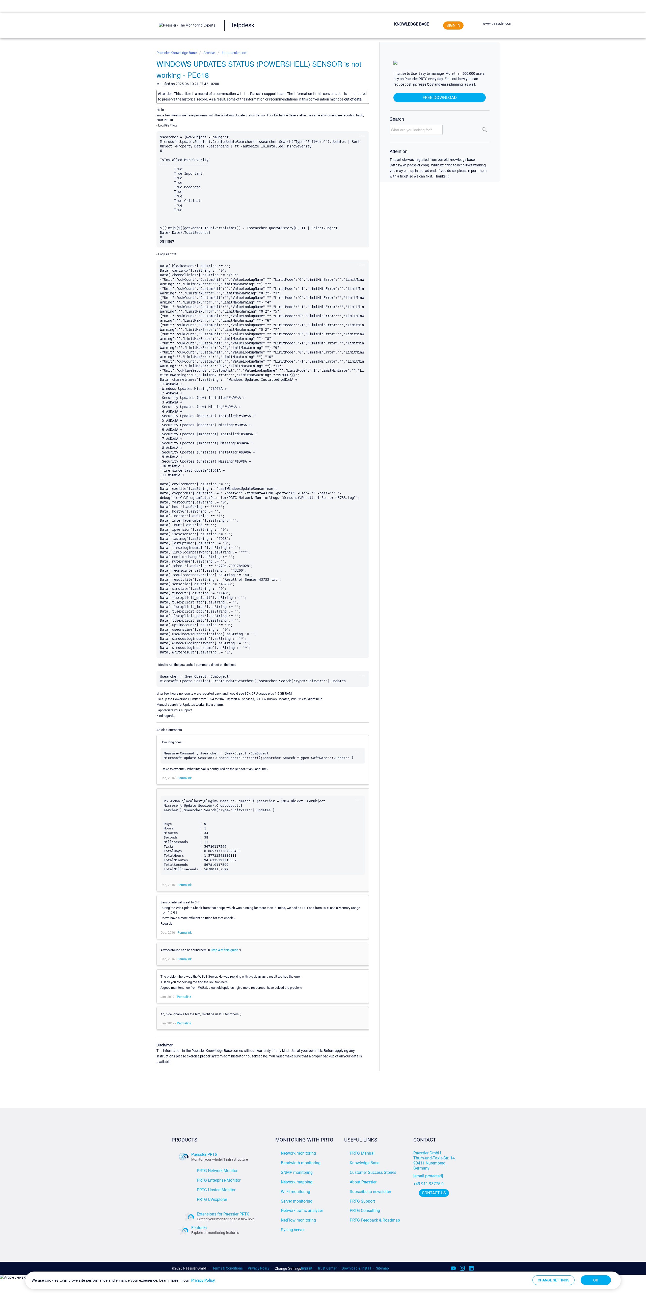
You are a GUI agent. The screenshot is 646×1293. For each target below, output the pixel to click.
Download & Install (356, 1268)
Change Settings (288, 1268)
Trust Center (327, 1268)
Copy (362, 136)
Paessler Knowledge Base (176, 53)
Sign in (453, 25)
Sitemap (382, 1268)
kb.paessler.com (234, 53)
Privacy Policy (259, 1268)
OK (595, 1280)
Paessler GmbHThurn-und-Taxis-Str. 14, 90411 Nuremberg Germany (434, 1161)
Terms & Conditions (227, 1268)
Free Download (440, 97)
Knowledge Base (411, 24)
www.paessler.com (497, 23)
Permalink (184, 778)
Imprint (306, 1268)
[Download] (314, 600)
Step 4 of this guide (224, 950)
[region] (323, 1280)
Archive (209, 53)
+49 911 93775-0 (428, 1183)
